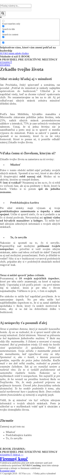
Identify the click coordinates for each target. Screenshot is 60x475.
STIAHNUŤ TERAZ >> (11, 455)
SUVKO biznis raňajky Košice (14, 53)
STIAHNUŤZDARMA (6, 63)
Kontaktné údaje (7, 471)
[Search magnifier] (3, 13)
